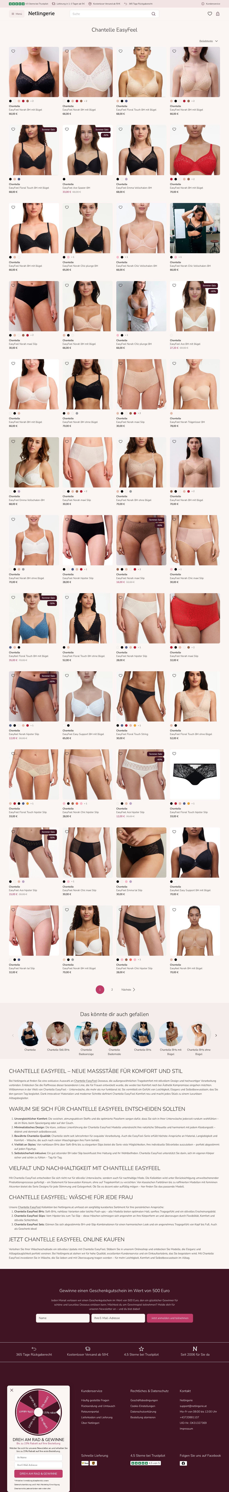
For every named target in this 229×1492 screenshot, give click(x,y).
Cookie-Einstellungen (142, 1406)
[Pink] (81, 803)
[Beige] (19, 101)
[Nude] (64, 959)
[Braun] (27, 101)
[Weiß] (64, 725)
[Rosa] (68, 257)
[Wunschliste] (210, 14)
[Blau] (126, 101)
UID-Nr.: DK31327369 (193, 1423)
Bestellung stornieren (142, 1417)
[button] (114, 14)
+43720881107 (189, 1417)
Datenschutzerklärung (143, 1411)
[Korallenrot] (76, 803)
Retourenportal (90, 1411)
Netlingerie (186, 1400)
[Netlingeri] (41, 14)
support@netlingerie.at (193, 1406)
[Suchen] (153, 14)
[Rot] (23, 101)
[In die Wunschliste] (13, 51)
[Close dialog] (12, 1390)
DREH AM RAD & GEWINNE (38, 1474)
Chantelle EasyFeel (85, 1081)
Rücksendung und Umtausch (98, 1406)
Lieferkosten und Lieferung (97, 1417)
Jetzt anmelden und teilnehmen (170, 1318)
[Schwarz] (10, 101)
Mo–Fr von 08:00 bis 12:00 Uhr (198, 1411)
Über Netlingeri (90, 1423)
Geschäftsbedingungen (144, 1400)
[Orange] (134, 725)
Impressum (186, 1428)
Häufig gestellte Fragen (95, 1400)
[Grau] (76, 413)
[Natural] (14, 101)
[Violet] (126, 179)
